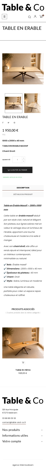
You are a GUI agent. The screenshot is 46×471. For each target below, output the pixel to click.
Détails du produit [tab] (23, 194)
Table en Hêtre (23, 370)
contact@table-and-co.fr (14, 422)
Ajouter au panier (18, 170)
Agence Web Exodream (23, 465)
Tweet (8, 122)
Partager (2, 122)
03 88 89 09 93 (9, 418)
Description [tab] (23, 187)
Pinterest (14, 122)
